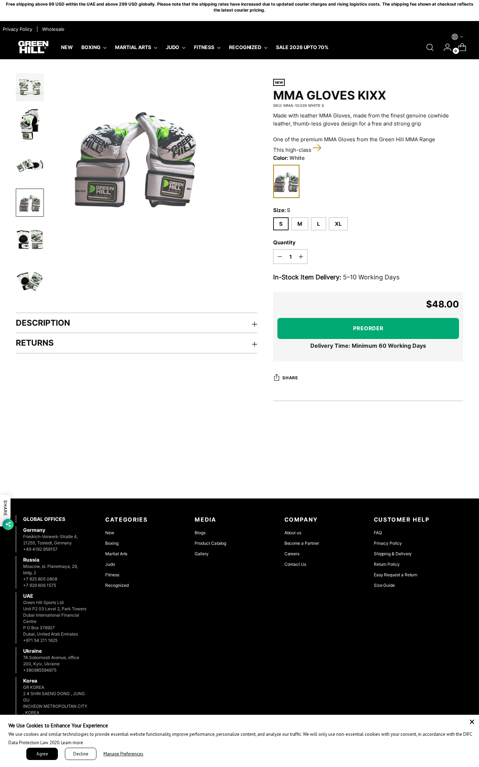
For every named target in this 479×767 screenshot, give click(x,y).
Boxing (112, 543)
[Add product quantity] (301, 257)
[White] (286, 181)
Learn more (72, 743)
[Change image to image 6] (30, 281)
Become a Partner (301, 543)
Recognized (116, 585)
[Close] (471, 721)
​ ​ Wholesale (52, 29)
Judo (110, 564)
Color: (289, 158)
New (109, 532)
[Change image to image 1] (30, 87)
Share (290, 377)
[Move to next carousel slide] (457, 474)
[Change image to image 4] (30, 203)
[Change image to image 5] (30, 239)
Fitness (112, 574)
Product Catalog (210, 543)
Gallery (202, 553)
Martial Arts (116, 553)
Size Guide (384, 585)
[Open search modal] (430, 47)
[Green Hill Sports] (33, 47)
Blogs (200, 532)
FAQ (378, 532)
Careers (292, 553)
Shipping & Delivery (393, 553)
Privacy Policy (388, 543)
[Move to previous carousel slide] (441, 475)
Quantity (284, 242)
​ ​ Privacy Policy (17, 29)
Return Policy (387, 564)
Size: (281, 210)
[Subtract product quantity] (280, 257)
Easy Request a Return (396, 574)
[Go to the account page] (445, 47)
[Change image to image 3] (30, 166)
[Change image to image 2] (30, 124)
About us (292, 532)
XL (338, 223)
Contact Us (295, 564)
